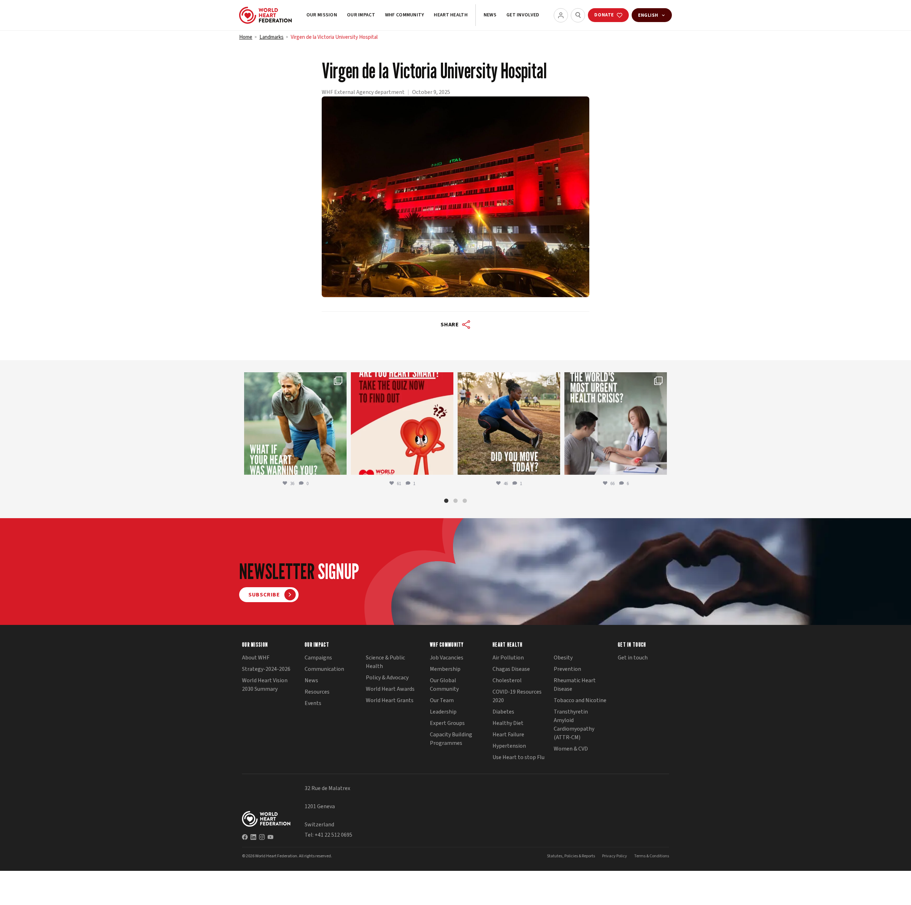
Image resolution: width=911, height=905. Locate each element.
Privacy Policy (614, 856)
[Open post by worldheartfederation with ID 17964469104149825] (615, 423)
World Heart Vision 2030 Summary (265, 685)
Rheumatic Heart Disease (575, 685)
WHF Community (404, 15)
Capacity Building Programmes (451, 739)
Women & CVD (571, 749)
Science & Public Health (385, 662)
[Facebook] (245, 837)
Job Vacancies (446, 658)
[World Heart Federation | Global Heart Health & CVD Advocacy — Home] (265, 15)
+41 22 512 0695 (333, 835)
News (490, 15)
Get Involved (522, 15)
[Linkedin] (253, 837)
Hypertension (509, 746)
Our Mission (321, 15)
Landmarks (271, 37)
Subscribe (264, 595)
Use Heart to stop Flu (518, 757)
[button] (446, 501)
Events (313, 703)
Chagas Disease (511, 669)
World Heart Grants (390, 700)
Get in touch (633, 658)
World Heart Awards (390, 689)
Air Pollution (508, 658)
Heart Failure (508, 734)
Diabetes (503, 712)
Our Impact (361, 15)
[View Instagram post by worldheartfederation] (339, 466)
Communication (324, 669)
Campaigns (318, 658)
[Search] (578, 15)
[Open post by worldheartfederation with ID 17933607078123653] (402, 423)
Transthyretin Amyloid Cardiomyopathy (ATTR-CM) (574, 724)
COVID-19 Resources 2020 (517, 696)
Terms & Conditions (651, 856)
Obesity (563, 658)
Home (245, 37)
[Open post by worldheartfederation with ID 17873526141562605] (509, 423)
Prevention (567, 669)
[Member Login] (561, 15)
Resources (317, 692)
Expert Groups (447, 723)
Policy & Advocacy (387, 678)
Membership (445, 669)
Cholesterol (507, 680)
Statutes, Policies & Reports (571, 856)
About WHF (255, 658)
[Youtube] (270, 837)
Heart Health (450, 15)
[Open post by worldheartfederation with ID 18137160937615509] (295, 423)
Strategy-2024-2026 (266, 669)
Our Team (442, 700)
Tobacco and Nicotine (580, 700)
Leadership (443, 712)
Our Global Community (444, 685)
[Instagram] (262, 837)
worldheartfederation (294, 379)
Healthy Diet (508, 723)
